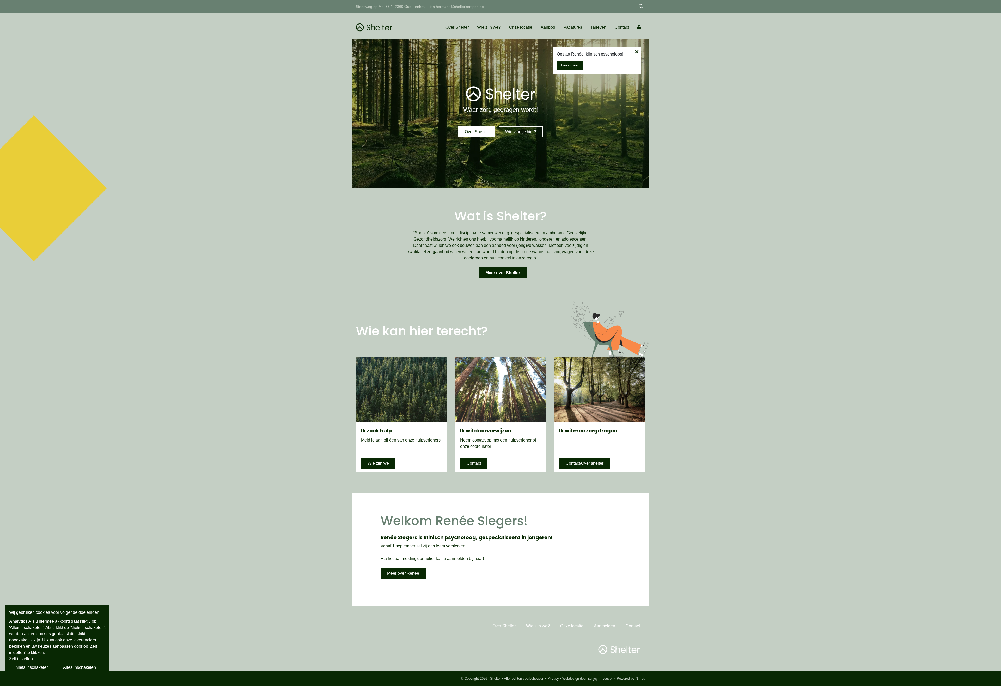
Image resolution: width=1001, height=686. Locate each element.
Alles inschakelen (79, 667)
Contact (622, 27)
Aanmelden (604, 626)
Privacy (553, 679)
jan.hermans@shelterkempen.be (457, 6)
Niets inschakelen (32, 667)
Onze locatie (520, 27)
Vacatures (573, 27)
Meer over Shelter (502, 273)
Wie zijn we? (489, 27)
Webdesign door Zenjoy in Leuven (587, 679)
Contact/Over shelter (584, 463)
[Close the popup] (637, 51)
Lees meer (570, 65)
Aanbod (548, 27)
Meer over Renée (403, 573)
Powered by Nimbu (631, 679)
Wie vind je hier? (520, 132)
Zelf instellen (21, 659)
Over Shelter (457, 27)
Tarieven (598, 27)
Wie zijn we (378, 463)
